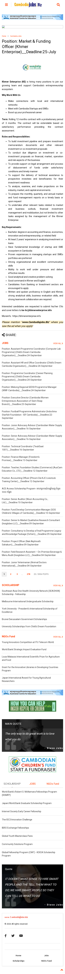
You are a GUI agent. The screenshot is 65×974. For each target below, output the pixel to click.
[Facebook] (6, 935)
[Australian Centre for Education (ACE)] (32, 19)
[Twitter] (13, 935)
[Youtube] (21, 935)
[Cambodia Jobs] (28, 5)
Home (4, 36)
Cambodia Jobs (16, 36)
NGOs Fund (8, 636)
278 (28, 574)
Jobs (46, 955)
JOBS (5, 343)
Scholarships (18, 961)
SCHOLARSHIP (10, 585)
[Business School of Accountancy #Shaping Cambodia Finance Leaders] (32, 28)
